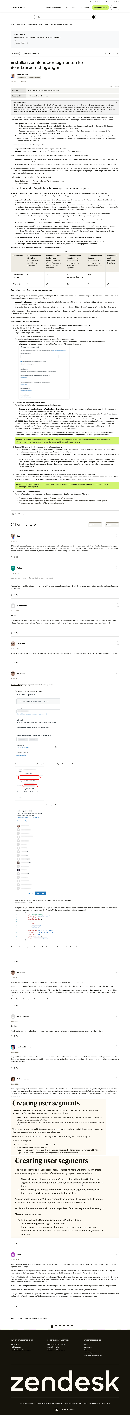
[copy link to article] (117, 53)
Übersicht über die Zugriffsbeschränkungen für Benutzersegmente (39, 181)
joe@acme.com (68, 1059)
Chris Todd (21, 644)
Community (70, 7)
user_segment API (28, 908)
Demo (115, 7)
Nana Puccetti (16, 1264)
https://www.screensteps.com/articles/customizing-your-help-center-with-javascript (84, 1286)
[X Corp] (109, 53)
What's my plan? (114, 86)
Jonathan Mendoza (24, 1047)
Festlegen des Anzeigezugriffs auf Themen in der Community (41, 503)
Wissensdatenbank (53, 8)
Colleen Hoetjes (23, 1079)
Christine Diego (16, 685)
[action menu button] (117, 535)
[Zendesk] (65, 1381)
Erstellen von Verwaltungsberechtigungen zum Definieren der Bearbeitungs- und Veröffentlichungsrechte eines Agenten (63, 501)
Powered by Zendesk (68, 1409)
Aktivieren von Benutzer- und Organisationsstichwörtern (59, 442)
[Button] (13, 514)
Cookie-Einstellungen (70, 1403)
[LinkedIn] (105, 53)
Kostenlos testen (100, 7)
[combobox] (95, 524)
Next (77, 1326)
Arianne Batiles (22, 606)
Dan (18, 536)
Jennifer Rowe (22, 75)
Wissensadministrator (47, 325)
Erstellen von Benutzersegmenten (27, 183)
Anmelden (85, 7)
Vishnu (19, 568)
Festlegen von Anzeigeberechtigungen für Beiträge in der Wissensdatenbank (47, 498)
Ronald (19, 1254)
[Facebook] (113, 53)
